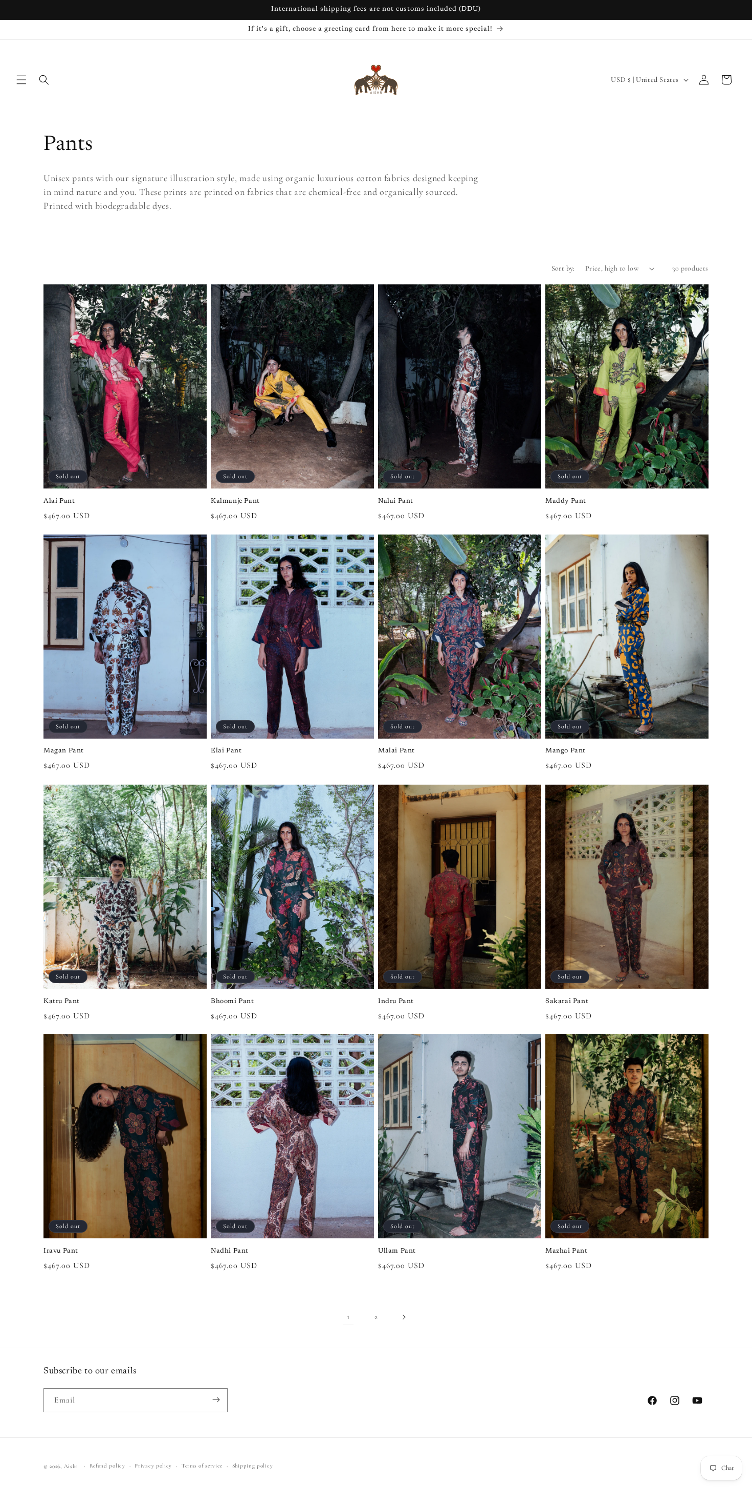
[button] (21, 80)
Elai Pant (226, 751)
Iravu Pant (60, 1251)
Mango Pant (565, 751)
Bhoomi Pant (232, 1000)
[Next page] (403, 1317)
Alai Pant (59, 501)
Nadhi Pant (230, 1251)
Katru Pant (61, 1000)
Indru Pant (396, 1000)
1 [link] (348, 1317)
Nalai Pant (395, 501)
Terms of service (202, 1465)
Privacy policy (153, 1465)
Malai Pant (396, 751)
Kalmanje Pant (235, 501)
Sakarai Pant (566, 1000)
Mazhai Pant (566, 1251)
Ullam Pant (397, 1251)
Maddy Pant (565, 501)
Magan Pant (63, 751)
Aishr (71, 1466)
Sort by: (563, 268)
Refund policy (107, 1465)
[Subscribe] (216, 1400)
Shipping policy (252, 1465)
